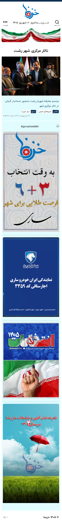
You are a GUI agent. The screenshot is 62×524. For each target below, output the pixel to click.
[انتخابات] (31, 182)
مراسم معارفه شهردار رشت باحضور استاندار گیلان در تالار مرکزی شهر (32, 103)
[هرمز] (31, 35)
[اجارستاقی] (31, 277)
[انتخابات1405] (31, 360)
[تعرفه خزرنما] (31, 453)
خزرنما (46, 517)
